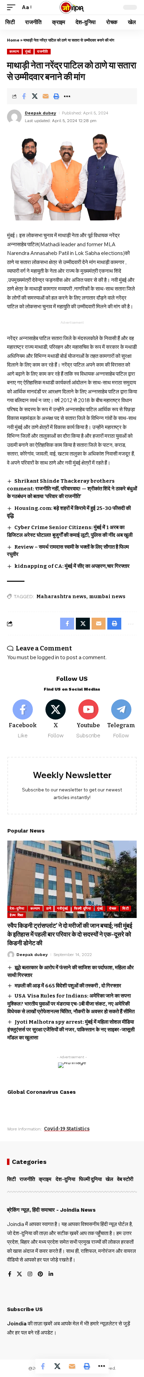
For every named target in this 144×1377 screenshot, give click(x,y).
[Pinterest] (40, 1274)
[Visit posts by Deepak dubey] (14, 117)
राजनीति (42, 51)
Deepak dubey (40, 113)
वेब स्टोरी (125, 1179)
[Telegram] (121, 719)
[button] (13, 7)
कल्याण (14, 51)
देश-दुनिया (17, 908)
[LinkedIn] (51, 1274)
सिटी (125, 908)
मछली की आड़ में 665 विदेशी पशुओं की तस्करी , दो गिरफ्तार (68, 986)
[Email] (45, 96)
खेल (109, 1179)
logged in (48, 657)
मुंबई (28, 51)
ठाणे (48, 908)
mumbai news (107, 597)
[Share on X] (34, 96)
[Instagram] (30, 1274)
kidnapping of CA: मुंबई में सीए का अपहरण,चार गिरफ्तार (72, 566)
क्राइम (45, 1179)
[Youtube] (88, 719)
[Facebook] (22, 719)
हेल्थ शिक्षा (16, 915)
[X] (55, 719)
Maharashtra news (61, 597)
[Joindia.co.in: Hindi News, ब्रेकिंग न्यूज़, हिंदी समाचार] (72, 7)
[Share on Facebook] (24, 96)
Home (13, 40)
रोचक (112, 908)
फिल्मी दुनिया (82, 908)
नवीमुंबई (62, 908)
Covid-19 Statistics (66, 1129)
